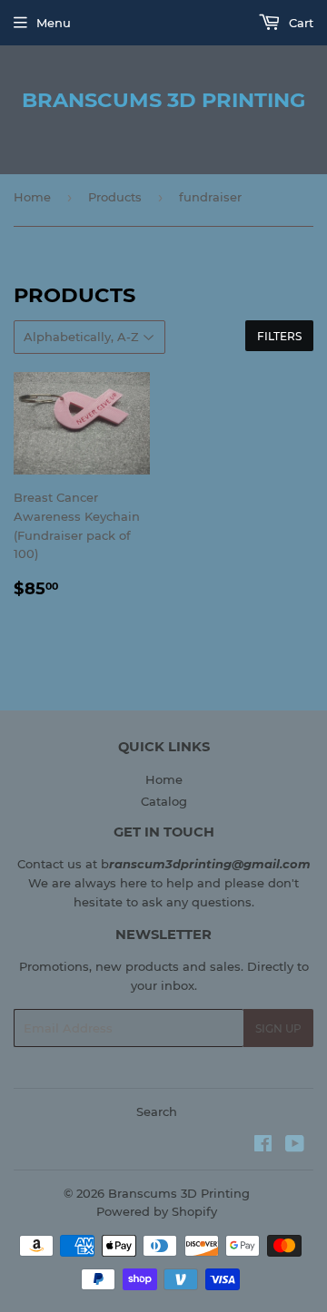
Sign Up (278, 1028)
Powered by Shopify (156, 1211)
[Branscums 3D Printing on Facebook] (262, 1146)
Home (32, 197)
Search (156, 1111)
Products (115, 197)
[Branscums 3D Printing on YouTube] (294, 1146)
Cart (299, 22)
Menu (53, 22)
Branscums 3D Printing (163, 100)
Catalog (164, 801)
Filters (279, 336)
